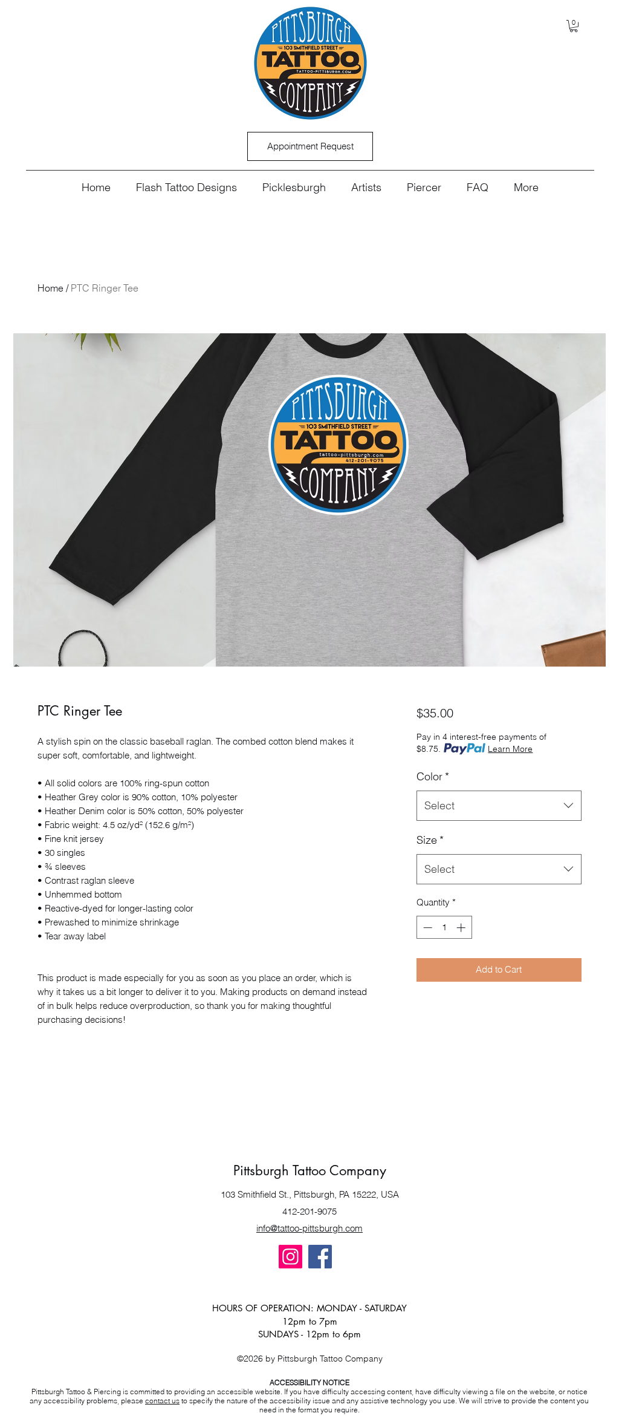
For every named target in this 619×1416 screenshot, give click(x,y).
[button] (573, 26)
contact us (162, 1400)
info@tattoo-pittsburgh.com (309, 1228)
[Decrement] (426, 927)
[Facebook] (320, 1256)
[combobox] (499, 806)
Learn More (510, 748)
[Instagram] (290, 1256)
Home (50, 288)
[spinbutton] (444, 927)
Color (432, 776)
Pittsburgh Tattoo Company (309, 1170)
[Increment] (462, 927)
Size (430, 840)
